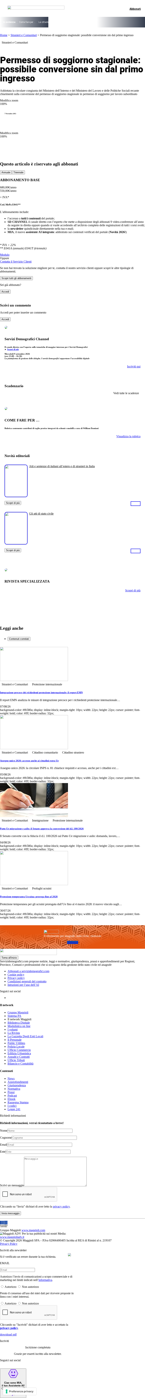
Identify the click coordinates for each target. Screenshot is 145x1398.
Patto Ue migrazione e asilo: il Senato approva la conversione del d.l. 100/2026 (42, 828)
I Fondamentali (88, 22)
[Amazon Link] (135, 503)
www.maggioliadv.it (12, 1237)
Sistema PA (14, 1015)
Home (3, 35)
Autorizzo (10, 1286)
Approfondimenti (18, 1082)
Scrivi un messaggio (12, 1185)
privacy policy (61, 1206)
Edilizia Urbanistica (19, 1053)
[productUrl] (16, 495)
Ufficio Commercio (19, 1050)
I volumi (13, 1029)
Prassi (11, 1092)
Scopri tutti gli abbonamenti (16, 278)
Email (3, 1144)
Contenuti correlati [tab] (19, 638)
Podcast (12, 1095)
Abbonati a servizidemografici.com (28, 971)
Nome (3, 1130)
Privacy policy (16, 978)
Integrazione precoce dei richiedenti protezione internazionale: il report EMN (41, 692)
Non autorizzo (30, 1286)
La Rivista (14, 1032)
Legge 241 (14, 1109)
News (11, 1078)
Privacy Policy (8, 1243)
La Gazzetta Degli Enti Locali (25, 1036)
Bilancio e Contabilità (20, 1063)
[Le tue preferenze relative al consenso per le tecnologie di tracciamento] (19, 1391)
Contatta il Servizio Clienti (16, 261)
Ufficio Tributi (16, 1060)
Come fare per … (27, 22)
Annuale (6, 172)
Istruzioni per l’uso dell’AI (23, 984)
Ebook (11, 1099)
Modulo (4, 254)
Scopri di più (13, 349)
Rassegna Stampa (18, 1102)
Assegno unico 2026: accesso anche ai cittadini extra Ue (29, 760)
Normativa (14, 1088)
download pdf (8, 1334)
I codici (12, 1105)
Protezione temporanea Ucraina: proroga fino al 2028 (29, 896)
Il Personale (15, 1039)
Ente (2, 1151)
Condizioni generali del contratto (27, 981)
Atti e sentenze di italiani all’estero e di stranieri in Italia (62, 466)
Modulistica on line (19, 1026)
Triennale (18, 172)
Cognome (6, 1137)
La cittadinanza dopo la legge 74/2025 (58, 22)
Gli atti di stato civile (41, 513)
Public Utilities (16, 1043)
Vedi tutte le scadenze (126, 393)
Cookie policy (16, 974)
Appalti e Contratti (19, 1056)
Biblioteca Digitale (19, 1022)
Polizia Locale (16, 1046)
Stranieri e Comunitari (24, 35)
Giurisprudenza (17, 1085)
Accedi (5, 291)
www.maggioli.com (33, 1230)
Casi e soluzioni (107, 22)
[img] (69, 1254)
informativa (45, 1280)
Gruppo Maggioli (18, 1012)
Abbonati (72, 942)
